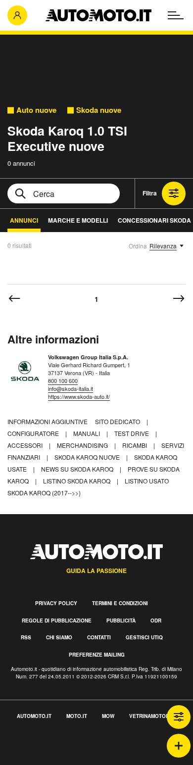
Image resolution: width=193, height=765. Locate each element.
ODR (155, 620)
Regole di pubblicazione (57, 620)
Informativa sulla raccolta (43, 748)
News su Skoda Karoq (78, 469)
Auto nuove (36, 110)
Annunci (24, 220)
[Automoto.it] (98, 15)
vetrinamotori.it (153, 716)
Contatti (99, 637)
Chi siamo (59, 637)
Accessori (25, 445)
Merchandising (83, 445)
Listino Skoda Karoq (77, 481)
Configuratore (33, 433)
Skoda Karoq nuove (87, 457)
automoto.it (34, 716)
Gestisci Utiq (144, 637)
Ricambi (135, 445)
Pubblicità (121, 620)
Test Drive (132, 433)
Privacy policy (56, 603)
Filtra (150, 193)
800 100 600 (63, 380)
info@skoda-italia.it (70, 388)
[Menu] (176, 15)
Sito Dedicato (118, 421)
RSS (26, 637)
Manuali (87, 433)
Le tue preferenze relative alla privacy (65, 759)
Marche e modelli (78, 220)
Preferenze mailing (97, 654)
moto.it (76, 716)
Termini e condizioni (120, 603)
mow (108, 716)
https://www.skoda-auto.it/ (79, 396)
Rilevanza (163, 245)
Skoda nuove (98, 110)
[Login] (17, 15)
